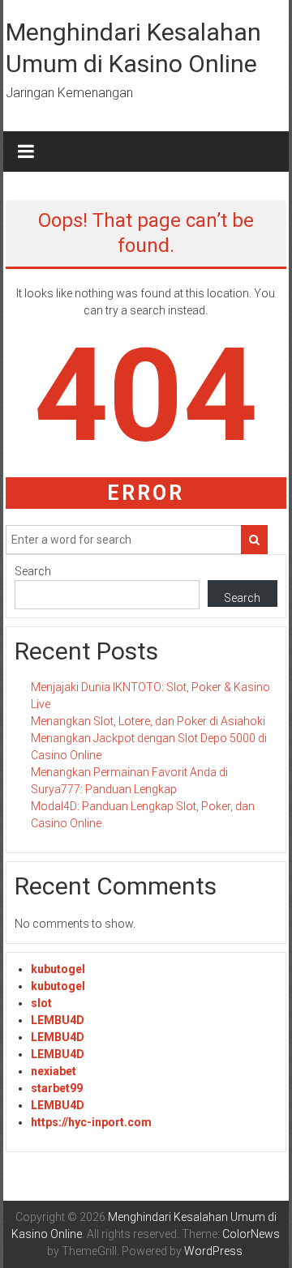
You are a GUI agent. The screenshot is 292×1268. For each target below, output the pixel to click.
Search (33, 571)
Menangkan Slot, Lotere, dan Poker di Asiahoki (148, 721)
